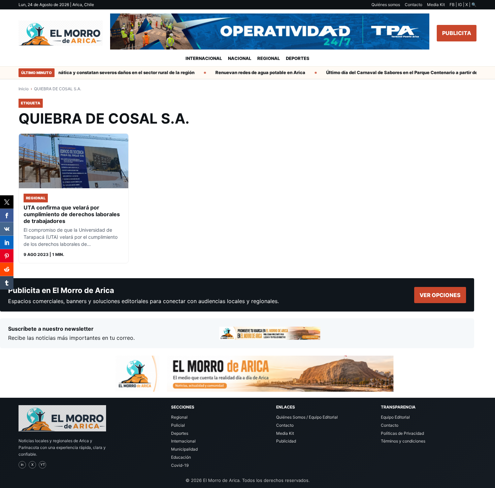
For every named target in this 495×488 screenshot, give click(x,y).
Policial (178, 425)
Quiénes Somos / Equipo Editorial (307, 417)
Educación (181, 457)
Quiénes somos (385, 4)
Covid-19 (180, 465)
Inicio (24, 88)
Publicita (456, 33)
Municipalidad (184, 449)
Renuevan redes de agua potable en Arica (254, 72)
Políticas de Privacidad (402, 433)
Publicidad (286, 441)
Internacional (204, 58)
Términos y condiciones (403, 441)
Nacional (239, 58)
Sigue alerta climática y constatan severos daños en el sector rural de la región (103, 72)
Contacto (413, 4)
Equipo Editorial (395, 417)
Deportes (297, 58)
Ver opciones (440, 295)
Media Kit (436, 4)
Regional (268, 58)
